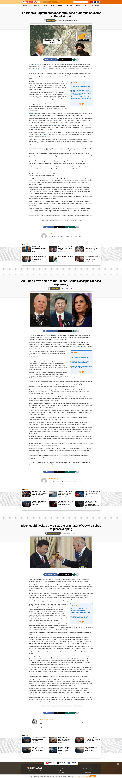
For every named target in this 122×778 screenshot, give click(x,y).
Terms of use (88, 770)
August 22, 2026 (62, 496)
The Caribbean (95, 5)
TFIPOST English (47, 2)
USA (74, 706)
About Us (61, 767)
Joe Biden (88, 75)
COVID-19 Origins (51, 706)
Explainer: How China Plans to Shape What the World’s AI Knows (92, 493)
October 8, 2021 (35, 261)
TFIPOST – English (61, 770)
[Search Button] (86, 2)
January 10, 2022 (35, 253)
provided (58, 125)
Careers (88, 767)
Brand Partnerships (87, 768)
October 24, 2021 (62, 251)
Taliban (44, 68)
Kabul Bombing (73, 220)
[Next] (83, 104)
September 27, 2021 (63, 259)
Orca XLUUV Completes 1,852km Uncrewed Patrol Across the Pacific (91, 749)
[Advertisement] (61, 271)
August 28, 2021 (65, 288)
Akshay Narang (51, 20)
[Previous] (80, 104)
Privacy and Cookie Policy (82, 776)
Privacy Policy (88, 772)
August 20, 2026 (88, 742)
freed (76, 150)
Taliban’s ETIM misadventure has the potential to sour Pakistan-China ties (39, 258)
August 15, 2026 (88, 507)
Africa (85, 5)
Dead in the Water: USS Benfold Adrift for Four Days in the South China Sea (39, 749)
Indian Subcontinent (56, 5)
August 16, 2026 (62, 506)
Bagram (33, 113)
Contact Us (61, 768)
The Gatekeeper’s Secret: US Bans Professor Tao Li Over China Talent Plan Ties (65, 503)
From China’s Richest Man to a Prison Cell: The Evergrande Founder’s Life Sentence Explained (80, 357)
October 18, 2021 (88, 251)
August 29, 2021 (61, 20)
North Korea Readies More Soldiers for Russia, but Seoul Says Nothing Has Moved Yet (81, 363)
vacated (44, 134)
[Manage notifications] (118, 764)
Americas (36, 5)
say (89, 162)
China (71, 288)
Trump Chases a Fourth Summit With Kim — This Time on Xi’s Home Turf (92, 739)
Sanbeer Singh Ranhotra (54, 533)
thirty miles (36, 99)
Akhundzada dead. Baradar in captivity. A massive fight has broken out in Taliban (92, 258)
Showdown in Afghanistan (71, 20)
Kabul (37, 75)
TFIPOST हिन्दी (56, 2)
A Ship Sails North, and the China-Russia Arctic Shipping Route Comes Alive (65, 493)
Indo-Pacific (26, 5)
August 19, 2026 (35, 752)
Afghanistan (36, 64)
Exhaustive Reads (54, 220)
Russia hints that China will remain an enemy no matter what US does (65, 248)
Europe (78, 5)
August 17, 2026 (88, 752)
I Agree (93, 776)
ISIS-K (61, 220)
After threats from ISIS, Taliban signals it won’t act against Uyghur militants (91, 248)
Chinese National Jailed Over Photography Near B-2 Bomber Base (39, 503)
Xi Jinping (79, 706)
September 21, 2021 (89, 261)
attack (30, 75)
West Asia (69, 5)
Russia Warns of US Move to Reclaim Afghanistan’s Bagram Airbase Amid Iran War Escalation (81, 98)
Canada (45, 5)
